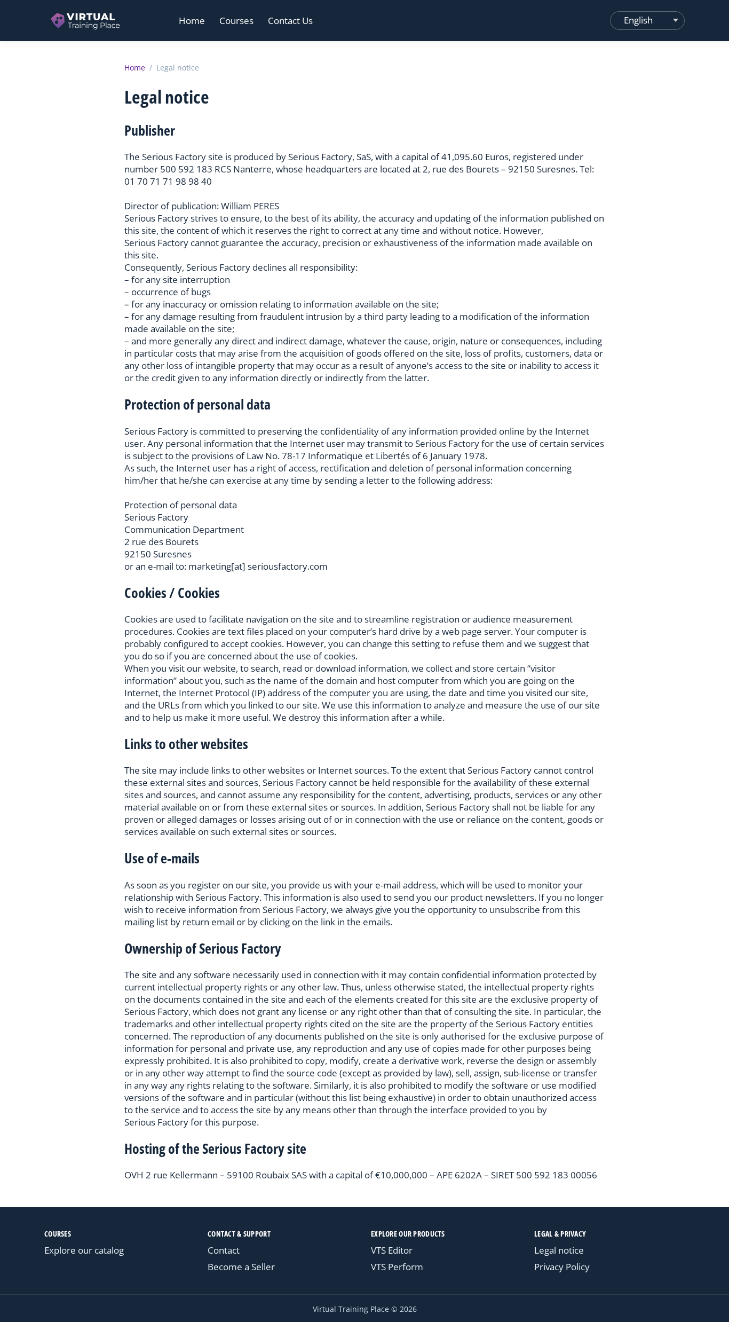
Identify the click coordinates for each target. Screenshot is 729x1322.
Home (192, 20)
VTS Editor (392, 1250)
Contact (224, 1250)
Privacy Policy (562, 1267)
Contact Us (290, 20)
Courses (236, 20)
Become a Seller (241, 1267)
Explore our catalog (84, 1250)
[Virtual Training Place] (86, 20)
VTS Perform (397, 1267)
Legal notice (559, 1250)
